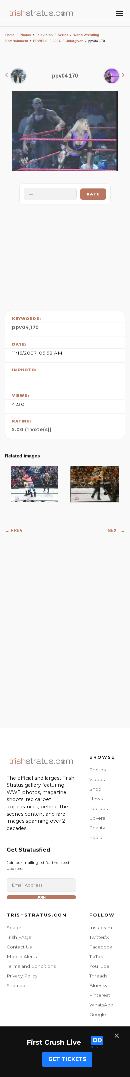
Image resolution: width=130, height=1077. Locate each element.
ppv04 (20, 327)
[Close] (116, 1035)
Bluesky (98, 985)
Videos (97, 779)
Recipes (98, 808)
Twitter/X (99, 937)
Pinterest (99, 995)
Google (97, 1014)
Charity (97, 827)
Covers (97, 818)
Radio (95, 837)
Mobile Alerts (22, 956)
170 (34, 327)
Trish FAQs (19, 937)
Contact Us (19, 946)
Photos (25, 35)
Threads (98, 975)
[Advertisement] (65, 256)
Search (15, 927)
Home (10, 35)
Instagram (100, 927)
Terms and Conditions (31, 966)
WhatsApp (101, 1004)
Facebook (100, 946)
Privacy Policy (22, 975)
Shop (95, 789)
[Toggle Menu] (119, 13)
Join (41, 897)
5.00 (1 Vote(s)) (31, 429)
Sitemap (16, 985)
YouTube (99, 966)
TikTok (96, 956)
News (96, 798)
